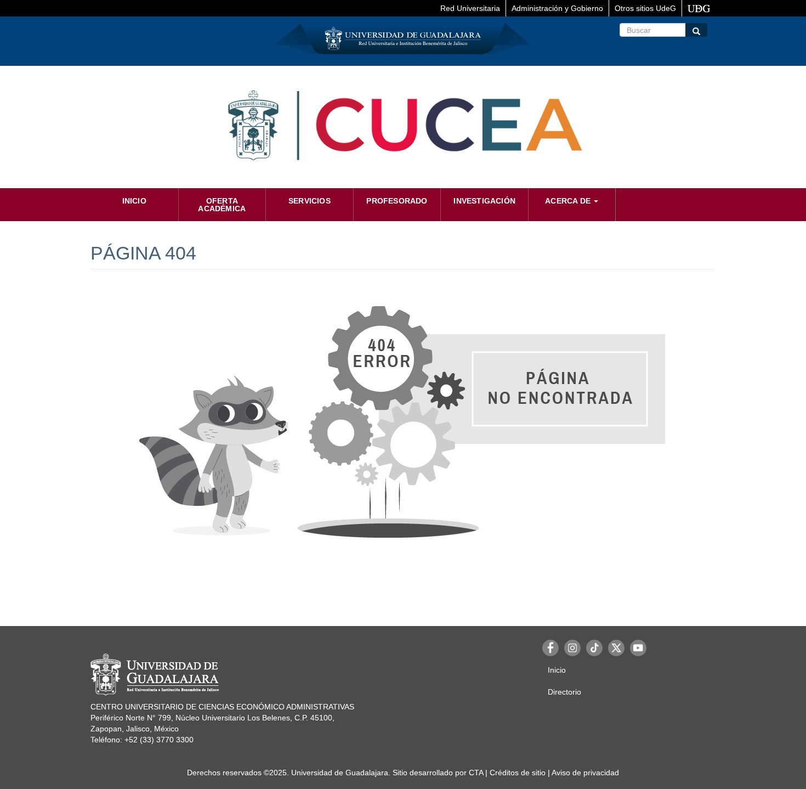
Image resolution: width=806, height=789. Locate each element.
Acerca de (569, 200)
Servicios (309, 200)
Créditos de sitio (518, 772)
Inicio (134, 200)
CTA (476, 772)
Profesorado (396, 200)
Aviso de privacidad (585, 772)
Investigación (484, 200)
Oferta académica (222, 204)
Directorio (564, 691)
